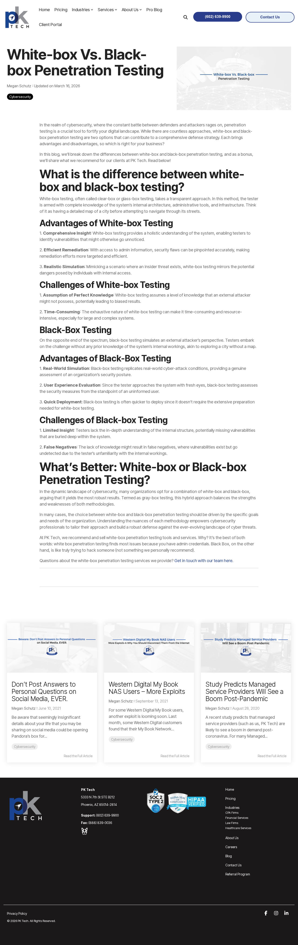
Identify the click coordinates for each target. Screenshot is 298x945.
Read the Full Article (78, 756)
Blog (228, 856)
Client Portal (50, 24)
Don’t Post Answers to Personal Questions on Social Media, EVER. (44, 691)
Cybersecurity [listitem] (24, 747)
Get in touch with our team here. (203, 560)
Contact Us (233, 865)
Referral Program (237, 874)
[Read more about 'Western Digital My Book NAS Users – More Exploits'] (149, 648)
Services (106, 9)
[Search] (186, 17)
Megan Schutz (19, 86)
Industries (81, 9)
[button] (266, 913)
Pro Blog (154, 9)
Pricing (60, 9)
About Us (130, 9)
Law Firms (231, 823)
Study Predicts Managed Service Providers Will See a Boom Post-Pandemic (245, 691)
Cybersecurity (20, 97)
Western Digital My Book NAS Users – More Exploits (147, 687)
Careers (231, 847)
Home (44, 9)
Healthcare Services (238, 828)
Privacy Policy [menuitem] (17, 913)
